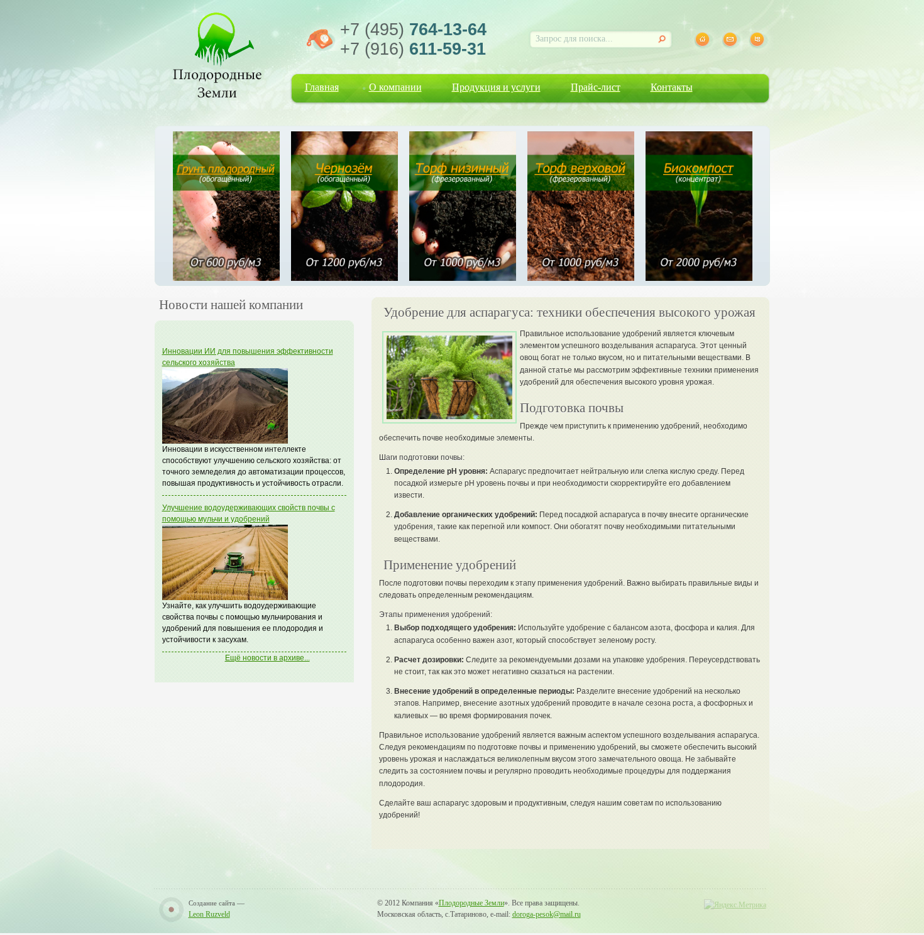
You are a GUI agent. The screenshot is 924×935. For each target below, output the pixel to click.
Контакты (672, 87)
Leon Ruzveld (209, 914)
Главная (322, 87)
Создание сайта (212, 903)
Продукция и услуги (496, 87)
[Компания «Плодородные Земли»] (217, 53)
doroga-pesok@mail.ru (546, 914)
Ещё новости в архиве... (267, 657)
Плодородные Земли (471, 903)
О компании (395, 87)
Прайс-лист (595, 87)
